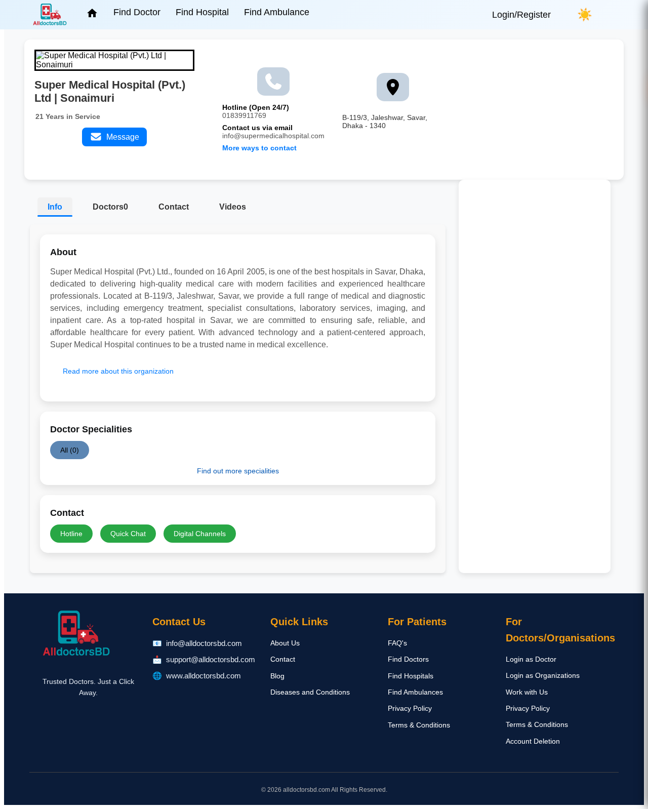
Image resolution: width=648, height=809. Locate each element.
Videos (232, 207)
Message (120, 137)
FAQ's (397, 643)
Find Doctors (408, 659)
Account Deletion (533, 741)
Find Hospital (202, 12)
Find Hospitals (410, 676)
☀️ (584, 14)
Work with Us (527, 692)
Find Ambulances (415, 692)
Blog (277, 676)
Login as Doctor (531, 659)
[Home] (92, 16)
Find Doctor (136, 12)
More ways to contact (259, 148)
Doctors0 (110, 207)
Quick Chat (128, 534)
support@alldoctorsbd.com (210, 659)
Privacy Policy (410, 708)
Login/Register (521, 15)
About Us (285, 643)
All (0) (69, 450)
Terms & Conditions (419, 725)
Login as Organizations (543, 675)
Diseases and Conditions (310, 692)
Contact (173, 207)
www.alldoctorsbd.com (203, 675)
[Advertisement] (534, 340)
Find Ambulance (276, 12)
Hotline (71, 534)
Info (55, 207)
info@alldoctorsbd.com (204, 643)
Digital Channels (200, 534)
